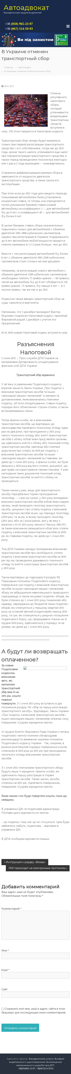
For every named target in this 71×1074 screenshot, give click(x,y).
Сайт (4, 989)
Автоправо (24, 67)
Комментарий (11, 908)
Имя (5, 950)
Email (5, 970)
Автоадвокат (26, 7)
